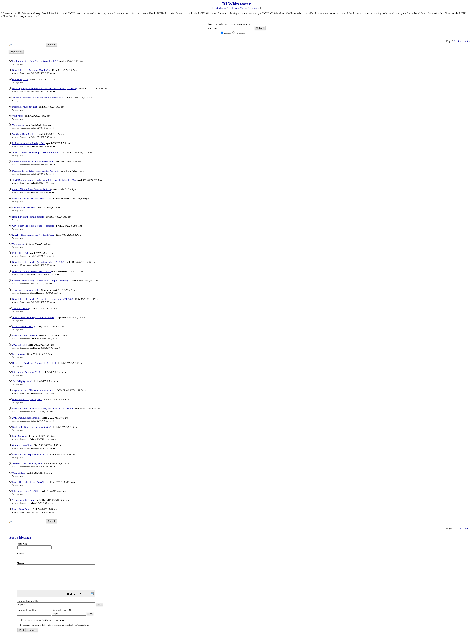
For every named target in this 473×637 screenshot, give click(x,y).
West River (17, 115)
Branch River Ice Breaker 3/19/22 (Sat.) (32, 271)
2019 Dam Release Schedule (26, 417)
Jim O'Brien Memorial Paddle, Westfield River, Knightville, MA (44, 180)
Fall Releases (18, 354)
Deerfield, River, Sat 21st (24, 106)
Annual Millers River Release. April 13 (31, 189)
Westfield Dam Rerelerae (24, 134)
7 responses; (35, 128)
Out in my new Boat (22, 445)
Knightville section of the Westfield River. (33, 234)
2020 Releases (19, 344)
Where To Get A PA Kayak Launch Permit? (33, 317)
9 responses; (35, 174)
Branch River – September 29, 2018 (30, 454)
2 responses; (36, 73)
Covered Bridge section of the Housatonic (33, 225)
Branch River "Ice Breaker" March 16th (31, 198)
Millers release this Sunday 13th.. (28, 143)
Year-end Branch (20, 308)
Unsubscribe (240, 33)
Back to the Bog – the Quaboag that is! (32, 427)
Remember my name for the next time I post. (43, 620)
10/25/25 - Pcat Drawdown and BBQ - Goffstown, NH (38, 97)
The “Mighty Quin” (22, 381)
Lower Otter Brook (21, 509)
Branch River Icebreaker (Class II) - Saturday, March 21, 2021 (42, 299)
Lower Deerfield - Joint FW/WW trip (30, 481)
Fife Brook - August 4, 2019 (26, 372)
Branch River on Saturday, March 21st (31, 70)
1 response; (36, 146)
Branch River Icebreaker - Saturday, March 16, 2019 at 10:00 (42, 408)
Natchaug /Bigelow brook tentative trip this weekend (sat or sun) (44, 88)
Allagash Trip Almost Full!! (25, 289)
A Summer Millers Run (23, 207)
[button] (68, 594)
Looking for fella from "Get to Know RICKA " (35, 61)
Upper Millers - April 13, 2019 (27, 399)
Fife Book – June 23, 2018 (25, 491)
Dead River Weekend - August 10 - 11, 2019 (34, 363)
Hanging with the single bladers (28, 216)
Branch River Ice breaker (24, 335)
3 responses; (36, 91)
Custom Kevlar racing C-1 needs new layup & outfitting (40, 280)
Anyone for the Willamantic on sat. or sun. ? (34, 390)
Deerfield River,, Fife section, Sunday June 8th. (35, 170)
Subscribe (227, 33)
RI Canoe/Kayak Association (245, 7)
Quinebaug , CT (20, 79)
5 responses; (38, 274)
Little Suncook (19, 436)
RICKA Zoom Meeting (23, 326)
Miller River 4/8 (20, 253)
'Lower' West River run (23, 500)
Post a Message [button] (221, 7)
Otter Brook (18, 124)
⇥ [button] (54, 73)
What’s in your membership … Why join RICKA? (37, 152)
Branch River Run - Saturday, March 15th (33, 161)
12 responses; (36, 265)
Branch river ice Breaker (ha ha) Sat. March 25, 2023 (38, 262)
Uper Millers (18, 472)
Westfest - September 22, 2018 (27, 463)
